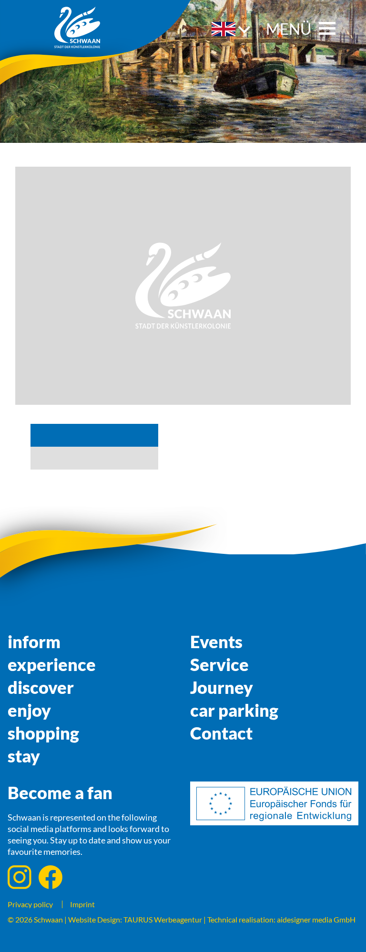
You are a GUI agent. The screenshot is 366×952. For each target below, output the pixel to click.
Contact (221, 732)
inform (34, 641)
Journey (221, 687)
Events (216, 641)
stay (24, 755)
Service (219, 664)
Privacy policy (30, 904)
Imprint (82, 904)
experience (52, 664)
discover (41, 687)
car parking (234, 710)
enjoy (29, 710)
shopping (43, 732)
